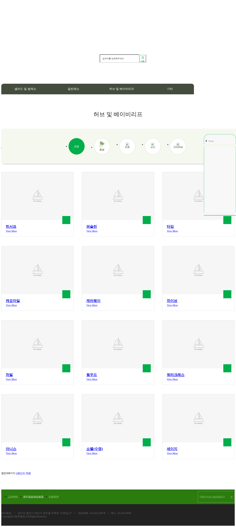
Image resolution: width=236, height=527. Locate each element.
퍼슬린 (91, 226)
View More (11, 231)
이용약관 (53, 496)
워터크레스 (175, 375)
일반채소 (73, 88)
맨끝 (28, 473)
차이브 (172, 301)
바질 (127, 147)
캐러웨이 (93, 301)
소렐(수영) (94, 449)
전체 (76, 146)
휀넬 (102, 149)
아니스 (11, 449)
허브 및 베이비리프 (121, 88)
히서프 (11, 226)
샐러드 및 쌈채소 (25, 88)
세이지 (172, 449)
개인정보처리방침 (33, 496)
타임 (170, 226)
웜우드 (91, 375)
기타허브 (178, 147)
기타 (170, 88)
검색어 (94, 58)
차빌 (9, 375)
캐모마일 (13, 301)
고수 (152, 147)
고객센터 (13, 496)
